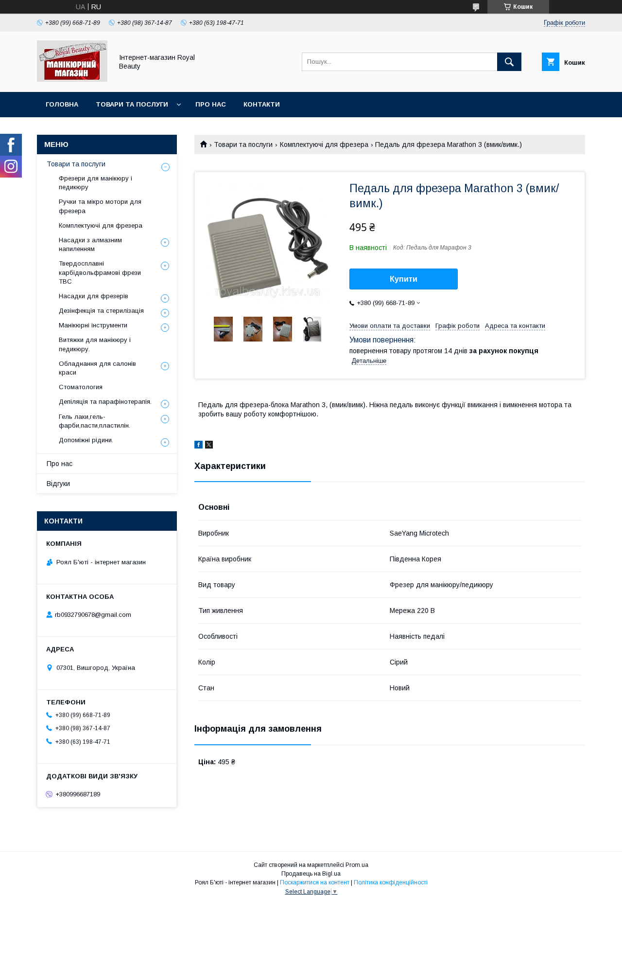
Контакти (261, 104)
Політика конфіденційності (391, 882)
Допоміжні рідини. (86, 440)
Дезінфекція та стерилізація (101, 310)
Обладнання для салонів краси (97, 368)
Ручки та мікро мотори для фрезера (100, 206)
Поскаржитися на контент (314, 882)
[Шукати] (509, 62)
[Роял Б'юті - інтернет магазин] (72, 79)
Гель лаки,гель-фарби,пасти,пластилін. (94, 421)
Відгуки (58, 483)
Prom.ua (357, 865)
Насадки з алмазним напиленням (90, 244)
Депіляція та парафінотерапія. (105, 401)
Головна (62, 104)
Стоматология (81, 387)
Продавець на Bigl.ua (311, 873)
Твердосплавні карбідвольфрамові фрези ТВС (100, 272)
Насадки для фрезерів (93, 296)
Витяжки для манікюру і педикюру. (95, 344)
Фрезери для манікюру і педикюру (95, 183)
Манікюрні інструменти (93, 325)
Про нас (210, 104)
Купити (403, 279)
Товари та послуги (132, 104)
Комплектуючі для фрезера (324, 144)
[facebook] (198, 446)
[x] (209, 446)
